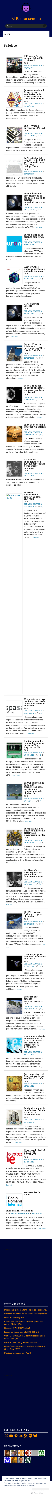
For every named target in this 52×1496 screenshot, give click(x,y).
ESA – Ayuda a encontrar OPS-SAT (34, 127)
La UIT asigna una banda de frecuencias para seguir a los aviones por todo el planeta (34, 788)
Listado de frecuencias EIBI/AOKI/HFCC (21, 1331)
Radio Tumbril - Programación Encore (20, 1342)
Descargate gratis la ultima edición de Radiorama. (25, 1309)
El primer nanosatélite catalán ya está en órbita (32, 495)
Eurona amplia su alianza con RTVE (34, 236)
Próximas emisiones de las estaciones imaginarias (25, 1313)
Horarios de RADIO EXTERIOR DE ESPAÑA (34, 1152)
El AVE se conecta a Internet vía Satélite (35, 426)
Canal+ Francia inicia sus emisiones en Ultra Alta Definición (34, 347)
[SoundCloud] (21, 1436)
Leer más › (39, 227)
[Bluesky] (35, 1436)
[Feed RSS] (25, 1436)
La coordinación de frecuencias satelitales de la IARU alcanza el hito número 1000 (34, 94)
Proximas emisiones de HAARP (17, 1352)
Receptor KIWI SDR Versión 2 (17, 1328)
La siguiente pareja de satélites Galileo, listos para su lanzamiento (34, 1111)
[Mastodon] (30, 1436)
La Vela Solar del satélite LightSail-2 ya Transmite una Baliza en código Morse (34, 162)
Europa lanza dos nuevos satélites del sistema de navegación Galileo (34, 831)
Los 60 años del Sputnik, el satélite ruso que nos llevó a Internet (34, 389)
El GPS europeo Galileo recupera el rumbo (33, 914)
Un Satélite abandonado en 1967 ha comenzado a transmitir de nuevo (34, 463)
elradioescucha (33, 65)
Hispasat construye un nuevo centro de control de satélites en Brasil (34, 702)
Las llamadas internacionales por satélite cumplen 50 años (33, 873)
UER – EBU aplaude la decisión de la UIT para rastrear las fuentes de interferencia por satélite (34, 1041)
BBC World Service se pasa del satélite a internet (34, 58)
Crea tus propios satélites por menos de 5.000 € (35, 956)
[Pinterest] (16, 1436)
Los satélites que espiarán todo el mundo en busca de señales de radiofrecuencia (34, 197)
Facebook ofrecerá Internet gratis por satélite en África (34, 1076)
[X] (6, 1436)
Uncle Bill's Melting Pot (14, 1317)
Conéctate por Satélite (31, 305)
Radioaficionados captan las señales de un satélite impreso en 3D (34, 744)
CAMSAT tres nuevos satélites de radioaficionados (34, 269)
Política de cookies (28, 1485)
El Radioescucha (26, 18)
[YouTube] (11, 1436)
